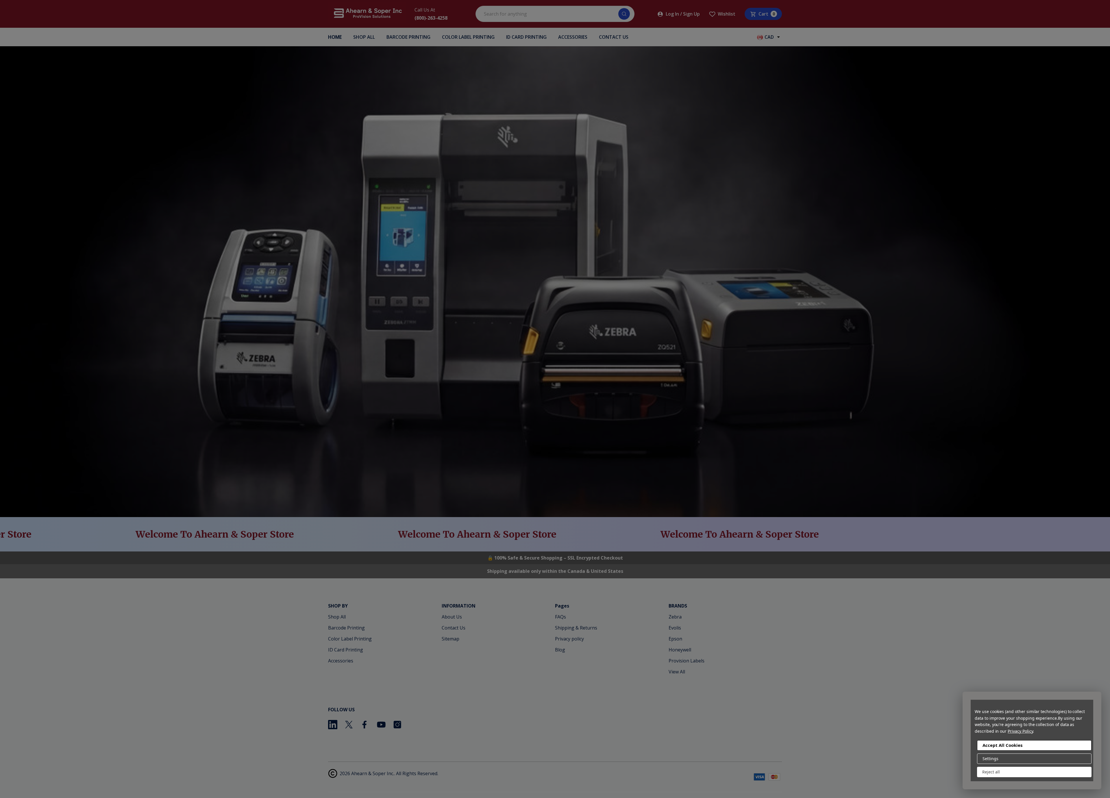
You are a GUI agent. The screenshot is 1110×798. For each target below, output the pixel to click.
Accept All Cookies (1002, 745)
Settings (990, 758)
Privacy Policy (1020, 731)
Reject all (991, 772)
